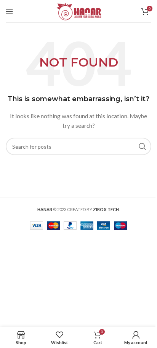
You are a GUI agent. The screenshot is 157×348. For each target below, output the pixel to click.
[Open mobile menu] (9, 11)
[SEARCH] (142, 146)
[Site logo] (78, 10)
